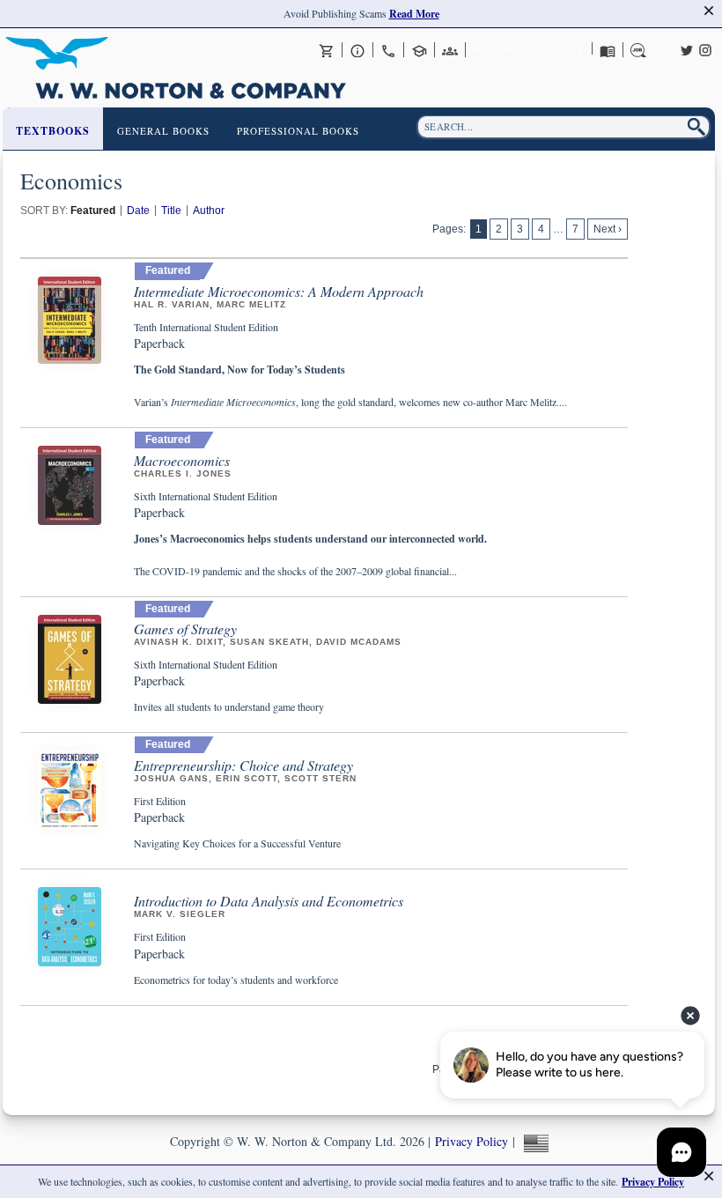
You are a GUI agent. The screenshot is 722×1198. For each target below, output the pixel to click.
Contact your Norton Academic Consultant (419, 50)
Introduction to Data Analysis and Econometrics (268, 900)
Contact (388, 50)
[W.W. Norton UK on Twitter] (687, 48)
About (357, 50)
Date (138, 210)
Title (171, 210)
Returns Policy (529, 49)
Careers (638, 50)
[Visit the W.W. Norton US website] (534, 1141)
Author (209, 210)
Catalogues (607, 50)
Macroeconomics (182, 460)
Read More (414, 13)
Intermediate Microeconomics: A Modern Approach (279, 291)
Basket (327, 50)
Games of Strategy (185, 628)
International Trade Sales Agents (450, 50)
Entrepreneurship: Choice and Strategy (243, 765)
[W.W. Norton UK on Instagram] (705, 48)
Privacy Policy (471, 1141)
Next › (607, 229)
